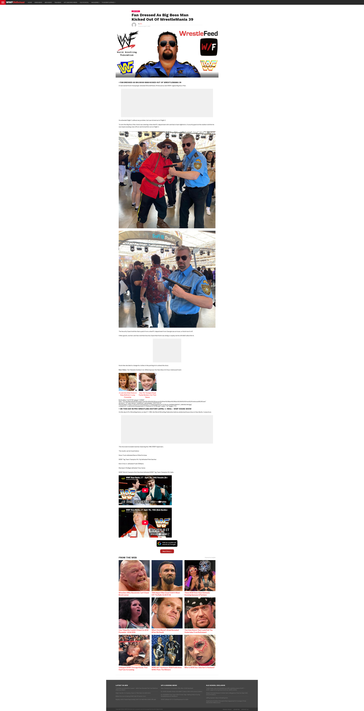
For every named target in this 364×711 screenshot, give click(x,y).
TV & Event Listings (108, 2)
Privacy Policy (227, 709)
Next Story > (167, 551)
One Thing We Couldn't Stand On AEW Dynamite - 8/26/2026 (134, 631)
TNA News (58, 2)
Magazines (95, 2)
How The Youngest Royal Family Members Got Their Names (147, 395)
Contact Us (244, 709)
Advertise (236, 709)
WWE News (38, 2)
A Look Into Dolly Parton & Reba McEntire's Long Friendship (127, 395)
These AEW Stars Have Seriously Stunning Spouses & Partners (197, 594)
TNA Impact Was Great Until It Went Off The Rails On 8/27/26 (166, 594)
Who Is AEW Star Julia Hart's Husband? (199, 667)
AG (141, 23)
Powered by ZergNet (210, 557)
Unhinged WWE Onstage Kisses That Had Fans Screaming (133, 668)
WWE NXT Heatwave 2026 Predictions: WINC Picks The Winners (167, 668)
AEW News (48, 2)
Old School (84, 2)
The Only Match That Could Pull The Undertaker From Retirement (198, 631)
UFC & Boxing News (70, 2)
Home (30, 2)
